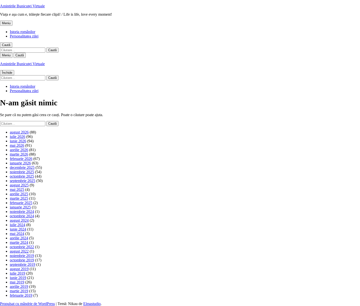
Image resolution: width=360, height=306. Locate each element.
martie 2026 (19, 154)
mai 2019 (17, 282)
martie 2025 (19, 198)
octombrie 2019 (22, 260)
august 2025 (19, 185)
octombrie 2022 (22, 247)
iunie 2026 (18, 141)
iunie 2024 (18, 229)
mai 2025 (17, 189)
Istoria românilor (22, 32)
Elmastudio (92, 304)
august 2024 (19, 220)
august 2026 (19, 132)
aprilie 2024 (19, 238)
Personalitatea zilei (24, 36)
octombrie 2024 (22, 216)
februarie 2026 (21, 159)
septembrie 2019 (22, 264)
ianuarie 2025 (20, 207)
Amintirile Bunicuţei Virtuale (22, 6)
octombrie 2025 (22, 176)
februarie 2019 (21, 295)
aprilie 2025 (19, 194)
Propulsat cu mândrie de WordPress (27, 304)
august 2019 (19, 269)
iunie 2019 (18, 278)
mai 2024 (17, 234)
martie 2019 (19, 291)
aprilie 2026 (19, 150)
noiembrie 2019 (22, 256)
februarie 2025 (21, 203)
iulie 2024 (17, 225)
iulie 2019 (17, 273)
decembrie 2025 (22, 167)
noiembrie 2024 (22, 211)
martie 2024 (19, 242)
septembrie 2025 (22, 181)
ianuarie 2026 (20, 163)
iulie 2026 (17, 137)
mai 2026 (17, 145)
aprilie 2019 (19, 286)
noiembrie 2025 (22, 172)
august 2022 (19, 251)
